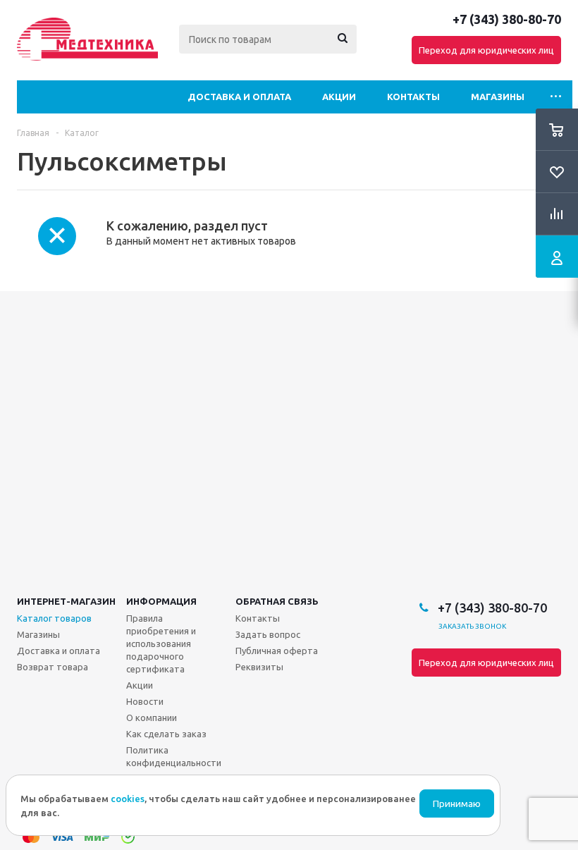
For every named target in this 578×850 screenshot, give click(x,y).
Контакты (413, 96)
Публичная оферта (276, 650)
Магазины (497, 96)
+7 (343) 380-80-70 (507, 19)
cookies (127, 798)
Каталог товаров (54, 618)
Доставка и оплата (239, 96)
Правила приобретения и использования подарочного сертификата (161, 643)
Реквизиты (259, 667)
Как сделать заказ (166, 734)
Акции (339, 96)
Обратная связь (277, 601)
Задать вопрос (267, 634)
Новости (145, 701)
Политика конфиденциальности (173, 756)
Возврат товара (52, 667)
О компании (151, 717)
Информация (161, 601)
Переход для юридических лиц (486, 50)
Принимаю (457, 804)
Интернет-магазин (66, 601)
